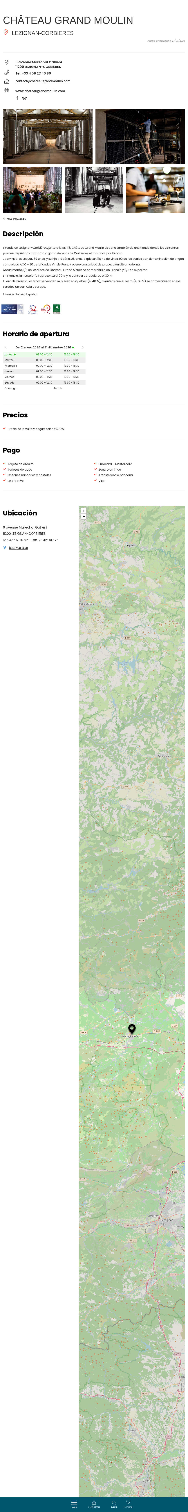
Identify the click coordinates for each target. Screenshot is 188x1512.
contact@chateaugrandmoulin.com (42, 81)
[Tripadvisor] (26, 99)
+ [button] (84, 511)
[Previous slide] (5, 348)
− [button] (84, 516)
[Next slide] (83, 348)
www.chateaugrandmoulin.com (40, 91)
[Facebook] (19, 99)
